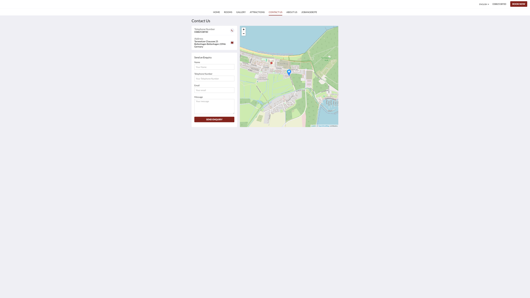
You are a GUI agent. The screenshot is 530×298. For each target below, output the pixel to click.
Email (197, 85)
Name (197, 62)
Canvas (332, 155)
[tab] (301, 134)
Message (198, 97)
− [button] (244, 33)
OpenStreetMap (324, 126)
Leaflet (313, 126)
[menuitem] (216, 12)
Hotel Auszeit (15, 4)
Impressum (295, 139)
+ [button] (244, 29)
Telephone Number (203, 73)
